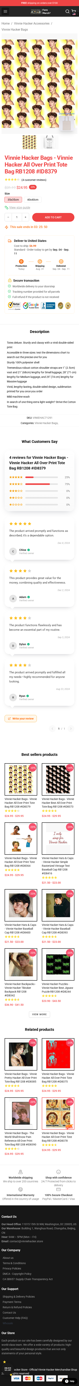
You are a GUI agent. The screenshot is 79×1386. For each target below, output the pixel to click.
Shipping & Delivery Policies (19, 1296)
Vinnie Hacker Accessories (31, 23)
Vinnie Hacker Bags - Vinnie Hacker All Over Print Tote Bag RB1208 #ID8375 (58, 1077)
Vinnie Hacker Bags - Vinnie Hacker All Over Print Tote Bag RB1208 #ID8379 (21, 802)
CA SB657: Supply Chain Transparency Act (28, 1279)
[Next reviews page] (70, 728)
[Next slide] (71, 84)
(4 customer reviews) (33, 179)
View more (39, 1014)
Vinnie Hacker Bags (15, 29)
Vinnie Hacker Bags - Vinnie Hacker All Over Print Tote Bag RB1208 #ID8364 (21, 862)
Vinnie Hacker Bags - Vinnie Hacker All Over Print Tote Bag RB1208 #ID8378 (58, 1137)
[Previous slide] (7, 84)
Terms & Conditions (14, 1263)
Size (7, 193)
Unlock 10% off (7, 1369)
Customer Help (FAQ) (15, 1317)
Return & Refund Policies (17, 1307)
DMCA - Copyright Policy (17, 1273)
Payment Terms (12, 1301)
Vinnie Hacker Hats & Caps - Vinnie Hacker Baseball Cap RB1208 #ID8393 (57, 928)
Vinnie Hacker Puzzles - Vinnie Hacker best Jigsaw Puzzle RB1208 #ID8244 (57, 988)
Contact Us (9, 1312)
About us (8, 1257)
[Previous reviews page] (52, 728)
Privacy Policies (12, 1268)
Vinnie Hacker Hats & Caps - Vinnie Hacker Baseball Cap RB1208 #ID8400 (20, 928)
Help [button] (72, 1381)
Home (6, 23)
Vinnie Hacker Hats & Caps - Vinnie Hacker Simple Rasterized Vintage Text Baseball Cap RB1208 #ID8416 (57, 866)
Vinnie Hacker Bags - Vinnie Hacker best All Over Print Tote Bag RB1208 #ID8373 (58, 802)
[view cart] (73, 11)
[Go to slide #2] (49, 142)
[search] (67, 11)
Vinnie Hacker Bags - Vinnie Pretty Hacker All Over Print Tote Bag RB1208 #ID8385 (21, 1077)
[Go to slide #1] (29, 142)
